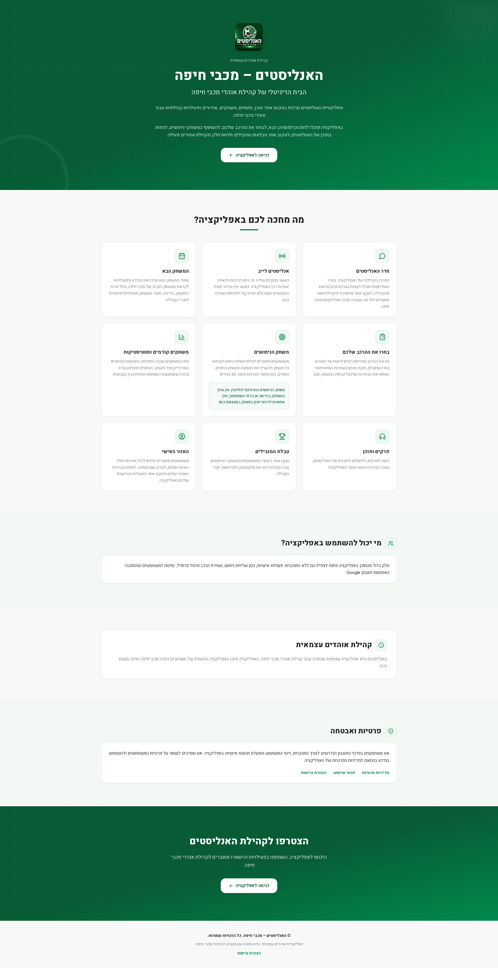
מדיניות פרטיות (375, 773)
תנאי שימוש (344, 773)
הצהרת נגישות (314, 773)
